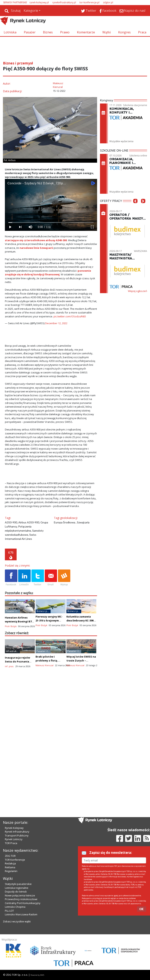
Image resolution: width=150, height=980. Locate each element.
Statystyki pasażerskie (18, 884)
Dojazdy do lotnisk (16, 891)
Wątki (106, 32)
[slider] (51, 222)
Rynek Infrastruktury (17, 831)
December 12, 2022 (56, 323)
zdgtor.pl (108, 2)
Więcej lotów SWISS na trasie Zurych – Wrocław (81, 660)
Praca (142, 32)
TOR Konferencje (15, 859)
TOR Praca (11, 843)
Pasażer (30, 32)
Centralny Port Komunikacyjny (22, 903)
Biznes (48, 32)
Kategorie (31, 10)
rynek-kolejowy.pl (39, 2)
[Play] (10, 227)
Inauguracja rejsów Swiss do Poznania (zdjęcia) (17, 661)
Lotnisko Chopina (15, 907)
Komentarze (86, 32)
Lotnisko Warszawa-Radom (21, 914)
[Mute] (30, 227)
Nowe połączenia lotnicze (20, 895)
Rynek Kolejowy (14, 828)
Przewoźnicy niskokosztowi (21, 899)
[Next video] (20, 227)
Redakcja (10, 863)
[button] (135, 207)
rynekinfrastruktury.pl (64, 2)
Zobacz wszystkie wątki (17, 921)
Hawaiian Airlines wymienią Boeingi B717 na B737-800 (19, 621)
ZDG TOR (10, 856)
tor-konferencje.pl (89, 2)
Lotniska (10, 32)
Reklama (10, 867)
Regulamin (11, 871)
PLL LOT (9, 910)
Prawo (65, 32)
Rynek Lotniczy (13, 839)
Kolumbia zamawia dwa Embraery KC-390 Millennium (80, 620)
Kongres (124, 32)
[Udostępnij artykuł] (24, 577)
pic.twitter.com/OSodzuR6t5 (70, 316)
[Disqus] (51, 740)
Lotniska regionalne (16, 888)
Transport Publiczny (17, 835)
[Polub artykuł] (11, 577)
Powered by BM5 (37, 975)
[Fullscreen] (92, 227)
